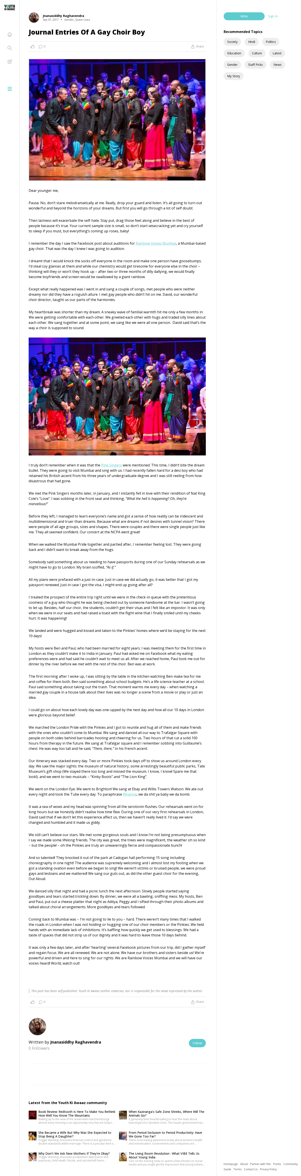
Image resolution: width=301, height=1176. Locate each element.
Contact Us (251, 1169)
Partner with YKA (260, 1164)
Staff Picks (255, 64)
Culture (257, 53)
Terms (238, 1169)
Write (244, 16)
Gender (232, 64)
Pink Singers (111, 465)
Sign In (273, 16)
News (277, 64)
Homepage (231, 1164)
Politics (271, 42)
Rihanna (130, 794)
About (244, 1164)
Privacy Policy (268, 1169)
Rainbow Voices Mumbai (156, 243)
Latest (277, 53)
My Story (233, 76)
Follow (197, 1043)
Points (277, 1164)
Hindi (251, 42)
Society (232, 42)
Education (234, 53)
